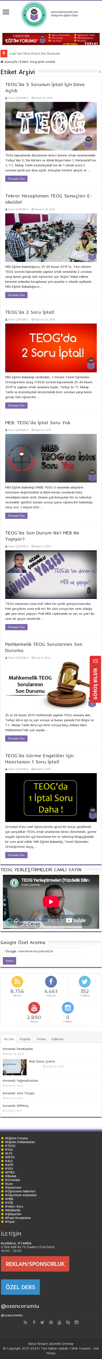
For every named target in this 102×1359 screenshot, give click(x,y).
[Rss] (25, 1322)
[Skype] (68, 1322)
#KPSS (10, 1157)
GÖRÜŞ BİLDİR (95, 683)
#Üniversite (13, 1187)
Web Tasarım (81, 1348)
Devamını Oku (16, 178)
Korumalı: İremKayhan (18, 1049)
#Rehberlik (12, 1210)
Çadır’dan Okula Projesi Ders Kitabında (34, 53)
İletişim (42, 1343)
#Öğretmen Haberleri (20, 1191)
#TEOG (10, 1146)
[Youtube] (59, 1322)
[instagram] (76, 1322)
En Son (9, 1039)
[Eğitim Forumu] (51, 39)
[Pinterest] (51, 1322)
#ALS (9, 1161)
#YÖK (9, 1202)
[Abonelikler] (100, 71)
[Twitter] (42, 1322)
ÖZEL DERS (20, 1287)
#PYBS (10, 1172)
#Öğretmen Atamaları (21, 1195)
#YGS (9, 1149)
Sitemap (68, 1343)
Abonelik (55, 1343)
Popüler (25, 1039)
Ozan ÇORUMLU (18, 98)
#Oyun (10, 1221)
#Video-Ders (14, 1206)
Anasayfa (10, 62)
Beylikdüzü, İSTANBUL (16, 1243)
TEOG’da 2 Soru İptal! (29, 312)
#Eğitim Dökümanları (20, 1142)
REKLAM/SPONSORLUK (35, 1263)
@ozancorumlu (20, 1306)
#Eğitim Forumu (16, 1138)
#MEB (9, 1199)
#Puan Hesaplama (18, 1218)
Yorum (41, 1039)
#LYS (8, 1153)
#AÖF (9, 1165)
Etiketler (58, 1039)
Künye (32, 1343)
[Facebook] (34, 1322)
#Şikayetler (13, 1214)
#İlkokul (10, 1176)
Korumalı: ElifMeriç (16, 1106)
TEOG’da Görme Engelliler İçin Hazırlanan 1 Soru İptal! (39, 758)
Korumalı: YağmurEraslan (20, 1080)
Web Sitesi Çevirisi (42, 1061)
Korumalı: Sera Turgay (18, 1093)
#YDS (9, 1168)
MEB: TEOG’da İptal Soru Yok (37, 422)
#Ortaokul (12, 1180)
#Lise (9, 1184)
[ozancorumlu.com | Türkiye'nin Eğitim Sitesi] (51, 13)
